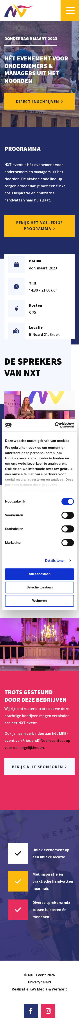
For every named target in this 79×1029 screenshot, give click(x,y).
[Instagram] (48, 1011)
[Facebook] (31, 1011)
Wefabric (59, 989)
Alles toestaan (39, 574)
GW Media (38, 989)
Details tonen (55, 560)
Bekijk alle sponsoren (37, 766)
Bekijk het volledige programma (39, 225)
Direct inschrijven (37, 101)
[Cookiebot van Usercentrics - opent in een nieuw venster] (56, 425)
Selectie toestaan (40, 587)
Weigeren (39, 600)
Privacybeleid (39, 982)
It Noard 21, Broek (44, 334)
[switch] (67, 515)
